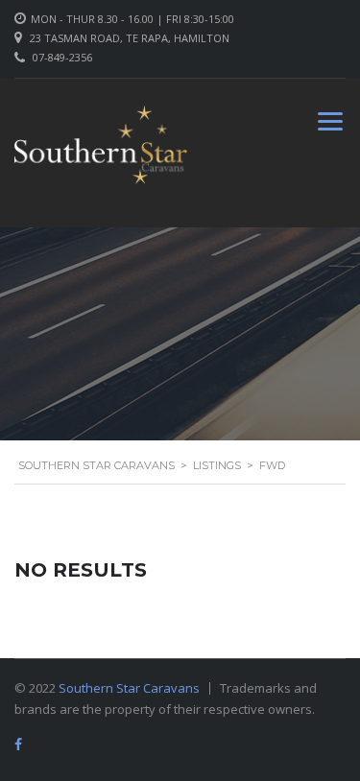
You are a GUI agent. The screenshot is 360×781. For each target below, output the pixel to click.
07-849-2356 (62, 57)
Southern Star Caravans (129, 688)
